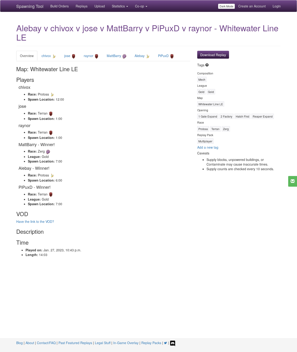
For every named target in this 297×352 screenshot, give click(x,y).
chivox (47, 55)
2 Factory (226, 116)
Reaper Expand (263, 116)
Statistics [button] (119, 6)
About (30, 342)
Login (277, 6)
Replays (81, 6)
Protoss (203, 129)
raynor (89, 55)
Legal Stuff (102, 342)
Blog (19, 342)
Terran (215, 129)
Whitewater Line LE (210, 104)
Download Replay (213, 54)
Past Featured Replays (75, 342)
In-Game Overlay (126, 342)
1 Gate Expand (207, 116)
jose (67, 55)
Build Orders (59, 6)
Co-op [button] (140, 6)
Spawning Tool (29, 6)
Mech (201, 79)
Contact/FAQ (46, 342)
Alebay (140, 55)
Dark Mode (226, 6)
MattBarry (114, 55)
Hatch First (242, 116)
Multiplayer (205, 141)
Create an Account (252, 6)
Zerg (226, 129)
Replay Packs (151, 342)
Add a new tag (207, 147)
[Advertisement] (148, 303)
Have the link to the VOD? (35, 221)
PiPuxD (164, 55)
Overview (27, 55)
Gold (201, 92)
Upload (99, 6)
